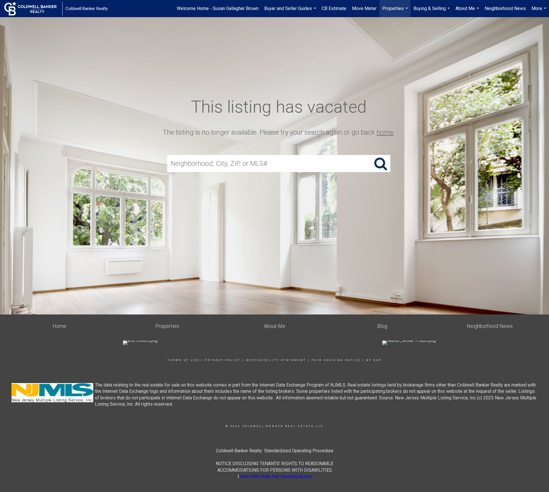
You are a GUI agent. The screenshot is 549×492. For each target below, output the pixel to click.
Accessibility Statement (276, 360)
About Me (467, 11)
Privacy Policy (222, 360)
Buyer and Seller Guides (290, 11)
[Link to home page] (33, 8)
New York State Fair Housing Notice (275, 476)
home (385, 132)
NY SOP (374, 360)
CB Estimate (334, 8)
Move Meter (364, 8)
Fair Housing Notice (336, 360)
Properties (395, 11)
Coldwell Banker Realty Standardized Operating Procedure (274, 450)
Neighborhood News (505, 8)
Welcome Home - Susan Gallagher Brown (217, 8)
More (540, 11)
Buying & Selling (432, 11)
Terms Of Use (183, 360)
